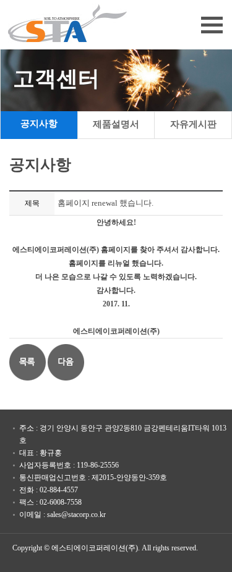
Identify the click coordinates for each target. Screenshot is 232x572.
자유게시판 (193, 124)
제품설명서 (116, 124)
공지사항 (39, 123)
